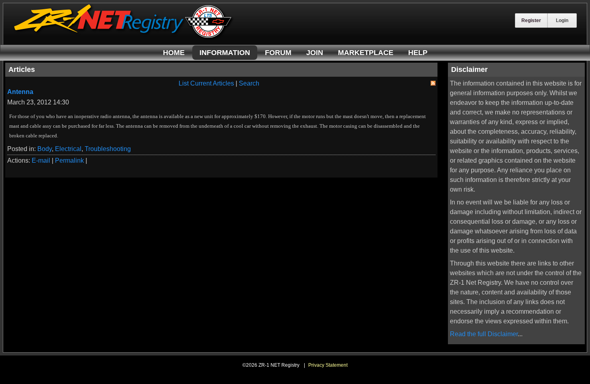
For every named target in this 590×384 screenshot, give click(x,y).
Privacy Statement (328, 365)
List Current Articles (206, 83)
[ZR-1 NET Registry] (123, 37)
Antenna (20, 91)
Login (562, 20)
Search (249, 83)
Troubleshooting (108, 148)
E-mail (41, 160)
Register (531, 20)
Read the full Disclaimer (484, 334)
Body (44, 148)
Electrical (68, 148)
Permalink (69, 160)
